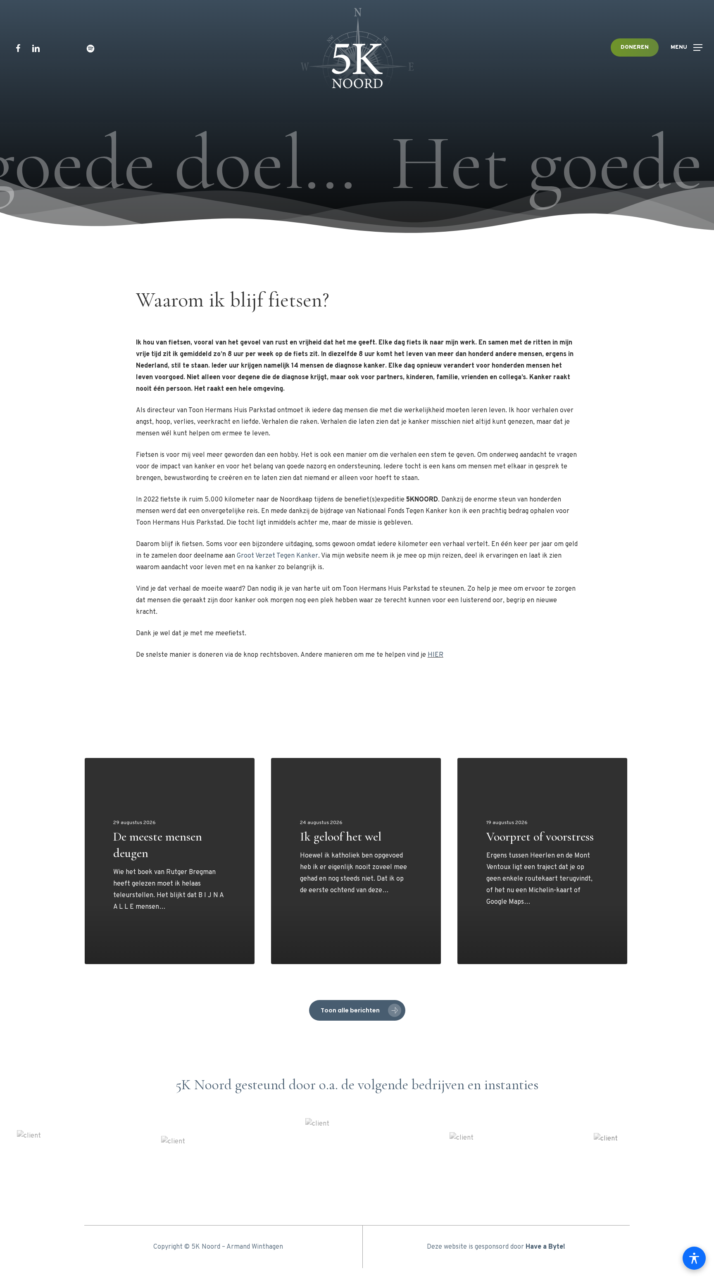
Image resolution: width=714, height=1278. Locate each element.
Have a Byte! (545, 1247)
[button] (686, 47)
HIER (435, 655)
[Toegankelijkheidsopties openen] (694, 1258)
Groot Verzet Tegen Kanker (277, 556)
